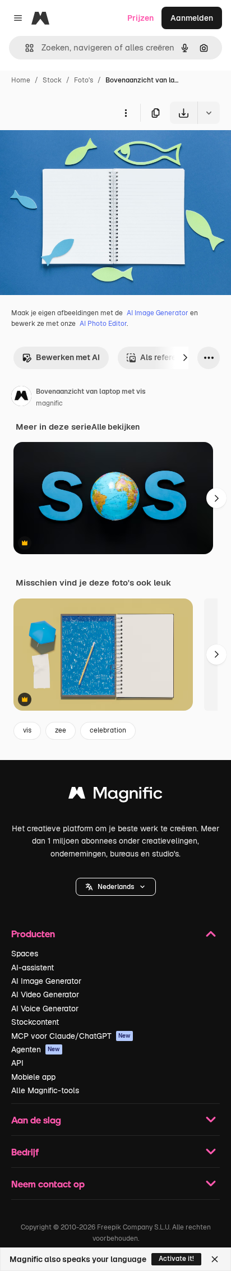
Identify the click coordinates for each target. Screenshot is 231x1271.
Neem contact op (48, 1184)
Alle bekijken (115, 427)
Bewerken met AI (68, 357)
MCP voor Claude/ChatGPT (71, 1036)
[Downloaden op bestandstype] (208, 113)
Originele (73, 150)
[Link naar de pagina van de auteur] (21, 397)
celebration (108, 730)
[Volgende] (185, 358)
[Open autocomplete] (25, 48)
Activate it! (176, 1258)
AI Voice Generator (44, 1008)
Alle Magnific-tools (45, 1090)
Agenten (35, 1049)
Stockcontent (35, 1022)
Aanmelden (191, 18)
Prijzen (140, 18)
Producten (33, 934)
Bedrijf (25, 1152)
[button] (116, 887)
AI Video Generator (45, 994)
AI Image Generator (157, 312)
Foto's (83, 80)
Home (20, 80)
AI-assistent (32, 968)
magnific (49, 403)
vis (27, 730)
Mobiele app (33, 1077)
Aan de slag (36, 1120)
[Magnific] (115, 795)
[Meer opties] (125, 113)
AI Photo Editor (103, 323)
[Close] (214, 1259)
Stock (52, 80)
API (17, 1063)
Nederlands (116, 886)
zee (60, 730)
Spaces (24, 953)
